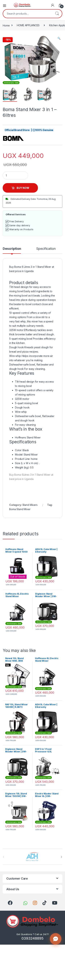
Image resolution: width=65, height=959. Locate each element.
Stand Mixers (30, 504)
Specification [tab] (45, 248)
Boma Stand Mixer (20, 509)
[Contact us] (55, 939)
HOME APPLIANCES (28, 25)
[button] (58, 38)
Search (57, 14)
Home (6, 25)
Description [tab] (12, 248)
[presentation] (61, 857)
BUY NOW (23, 187)
